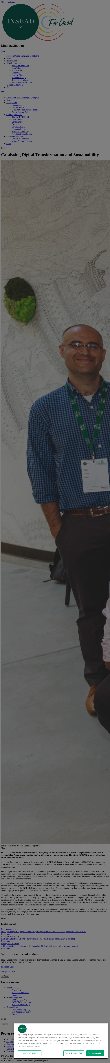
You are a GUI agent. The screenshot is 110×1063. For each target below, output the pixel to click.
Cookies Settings (29, 1053)
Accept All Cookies (95, 1053)
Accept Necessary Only (74, 1053)
